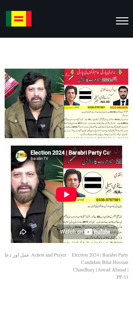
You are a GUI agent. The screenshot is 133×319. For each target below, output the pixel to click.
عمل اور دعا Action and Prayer (35, 254)
